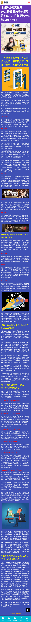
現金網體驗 (4, 373)
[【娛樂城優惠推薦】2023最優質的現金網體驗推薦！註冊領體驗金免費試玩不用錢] (15, 37)
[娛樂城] (4, 2)
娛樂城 (21, 562)
